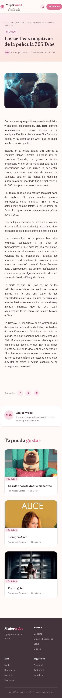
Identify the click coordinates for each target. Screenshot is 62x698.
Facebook (39, 665)
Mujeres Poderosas (43, 639)
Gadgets (38, 633)
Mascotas (9, 675)
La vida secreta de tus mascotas (30, 486)
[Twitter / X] (28, 393)
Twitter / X (39, 670)
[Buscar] (42, 6)
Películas (15, 22)
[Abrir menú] (26, 7)
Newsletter (39, 675)
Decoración (10, 670)
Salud (36, 643)
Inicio (6, 22)
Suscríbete (54, 6)
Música (37, 649)
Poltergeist (16, 588)
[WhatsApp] (37, 393)
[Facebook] (20, 393)
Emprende (9, 680)
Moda (7, 665)
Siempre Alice (17, 537)
